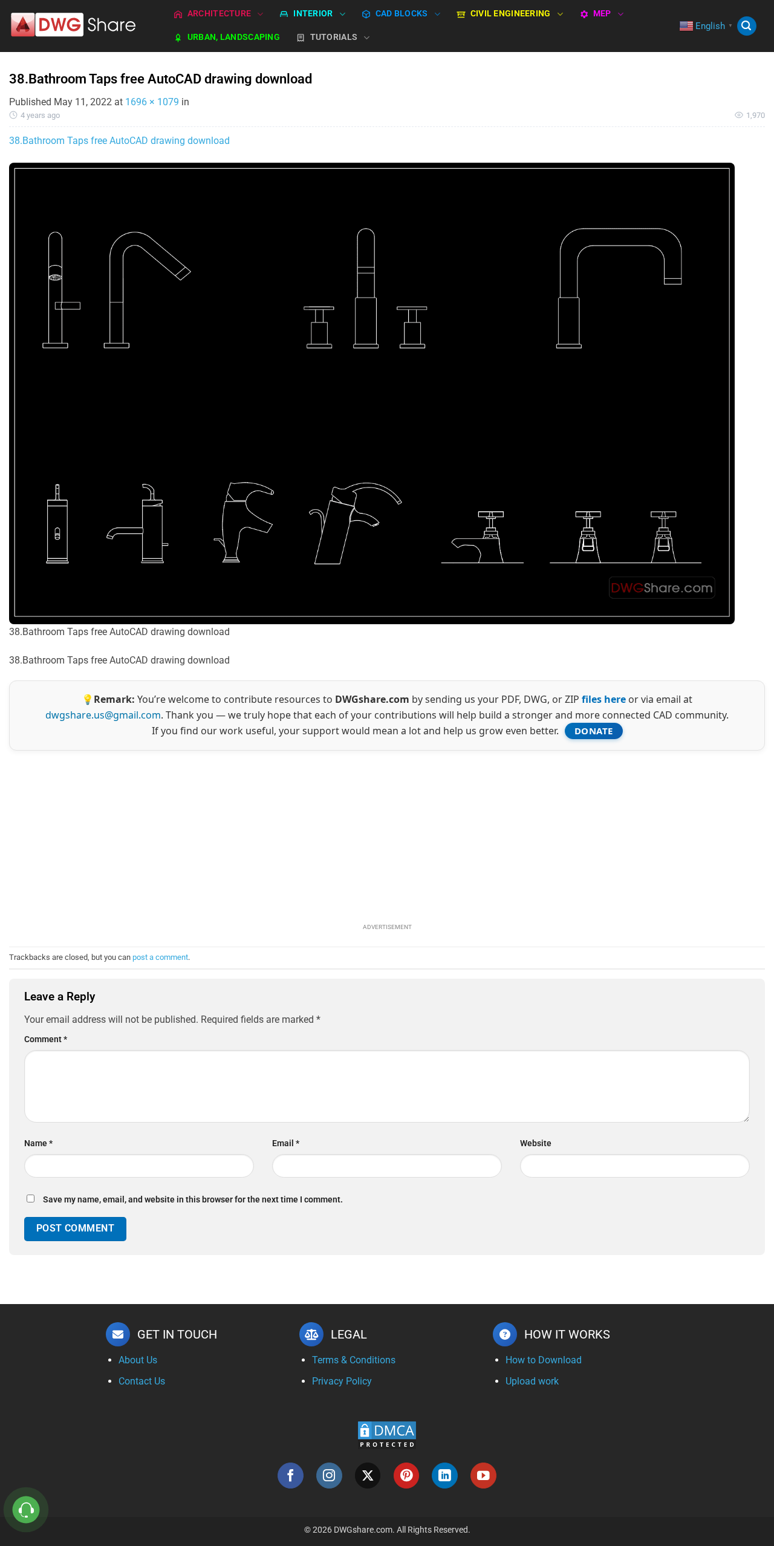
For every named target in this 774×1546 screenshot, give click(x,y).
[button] (746, 26)
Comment (45, 1039)
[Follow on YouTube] (483, 1476)
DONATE (593, 731)
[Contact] (26, 1510)
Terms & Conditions (353, 1360)
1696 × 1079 (152, 102)
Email (285, 1143)
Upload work (532, 1381)
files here (604, 699)
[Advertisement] (387, 835)
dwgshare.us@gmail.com (103, 715)
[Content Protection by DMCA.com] (387, 1434)
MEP (602, 13)
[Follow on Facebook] (291, 1476)
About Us (138, 1360)
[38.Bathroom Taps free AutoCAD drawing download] (372, 393)
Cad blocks (402, 13)
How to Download (544, 1360)
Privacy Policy (342, 1381)
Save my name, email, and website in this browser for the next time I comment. (193, 1200)
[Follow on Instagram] (329, 1476)
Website (535, 1143)
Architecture (219, 13)
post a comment (160, 957)
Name (38, 1143)
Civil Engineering (510, 13)
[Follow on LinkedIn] (445, 1476)
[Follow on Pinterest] (407, 1476)
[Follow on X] (368, 1476)
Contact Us (142, 1381)
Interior (313, 13)
